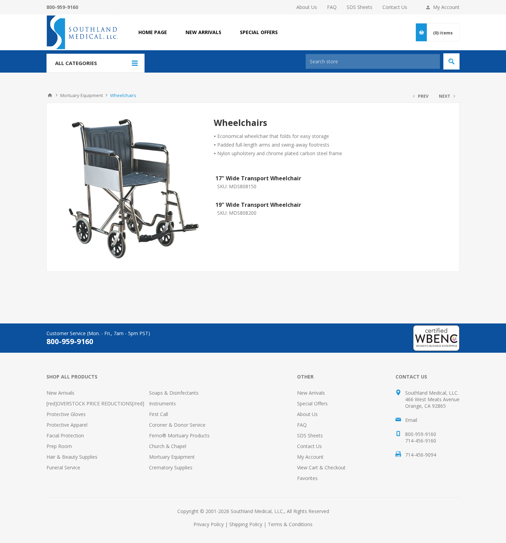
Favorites (307, 478)
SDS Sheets (359, 7)
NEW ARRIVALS (203, 32)
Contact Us (394, 7)
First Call (158, 414)
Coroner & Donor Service (177, 425)
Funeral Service (63, 467)
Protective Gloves (66, 414)
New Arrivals (60, 393)
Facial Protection (65, 435)
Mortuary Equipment (172, 457)
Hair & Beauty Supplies (71, 457)
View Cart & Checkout (321, 467)
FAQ (332, 7)
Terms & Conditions (290, 524)
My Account (446, 7)
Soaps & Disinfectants (174, 393)
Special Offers (312, 403)
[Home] (49, 95)
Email (411, 420)
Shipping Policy (245, 524)
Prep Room (59, 446)
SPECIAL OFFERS (259, 32)
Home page (152, 32)
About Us (306, 7)
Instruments (162, 403)
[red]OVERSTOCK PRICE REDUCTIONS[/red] (95, 403)
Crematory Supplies (170, 467)
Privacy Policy (208, 524)
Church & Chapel (167, 446)
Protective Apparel (66, 425)
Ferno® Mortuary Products (179, 435)
